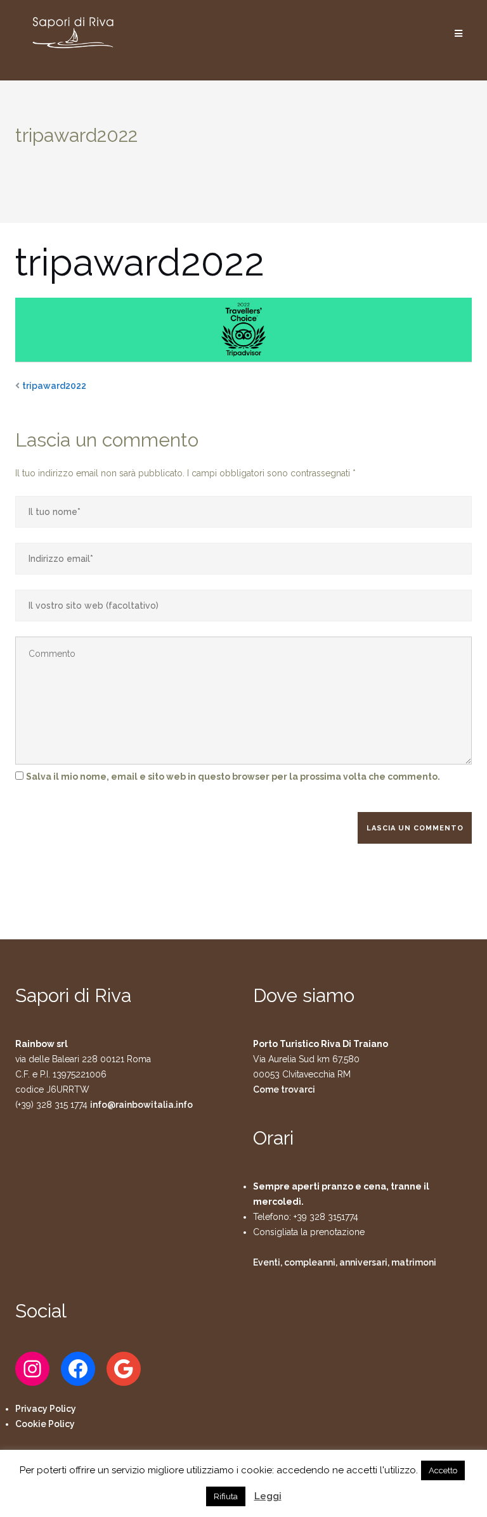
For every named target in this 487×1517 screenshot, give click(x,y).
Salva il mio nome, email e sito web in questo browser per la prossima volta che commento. (233, 776)
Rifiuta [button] (226, 1496)
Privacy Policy (45, 1409)
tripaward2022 (54, 386)
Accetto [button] (443, 1470)
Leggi (268, 1496)
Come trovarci (284, 1089)
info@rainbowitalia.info (141, 1105)
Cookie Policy (45, 1424)
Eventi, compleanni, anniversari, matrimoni (344, 1262)
